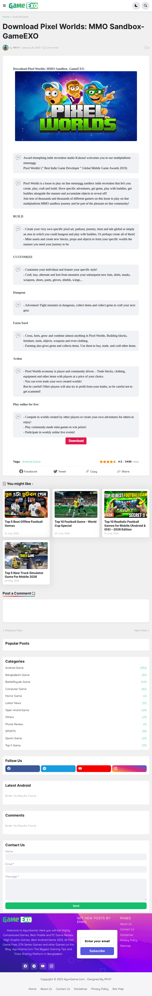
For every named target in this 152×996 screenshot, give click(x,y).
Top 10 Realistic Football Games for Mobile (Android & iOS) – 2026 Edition (125, 525)
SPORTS (76, 731)
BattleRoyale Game (76, 682)
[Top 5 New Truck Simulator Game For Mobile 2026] (26, 555)
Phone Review (76, 724)
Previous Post (13, 630)
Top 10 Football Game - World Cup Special (76, 523)
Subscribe (97, 951)
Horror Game (76, 696)
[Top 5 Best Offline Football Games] (26, 504)
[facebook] (22, 768)
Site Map (118, 989)
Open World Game (76, 710)
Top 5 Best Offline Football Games (24, 523)
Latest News (76, 703)
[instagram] (129, 768)
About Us (126, 924)
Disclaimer (126, 935)
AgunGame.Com (74, 979)
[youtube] (94, 768)
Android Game (20, 17)
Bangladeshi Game (76, 675)
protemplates (77, 983)
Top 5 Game (76, 745)
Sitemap (125, 946)
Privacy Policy (128, 940)
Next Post (140, 630)
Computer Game (76, 689)
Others (76, 717)
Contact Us (127, 929)
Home (6, 17)
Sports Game (76, 738)
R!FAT (107, 979)
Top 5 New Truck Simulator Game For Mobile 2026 (24, 575)
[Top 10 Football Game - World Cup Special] (76, 504)
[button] (6, 6)
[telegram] (58, 768)
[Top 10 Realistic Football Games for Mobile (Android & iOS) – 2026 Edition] (125, 504)
